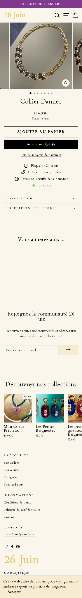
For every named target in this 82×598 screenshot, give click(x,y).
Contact (9, 517)
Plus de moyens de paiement (41, 155)
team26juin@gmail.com (19, 534)
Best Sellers (11, 463)
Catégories (11, 477)
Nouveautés (11, 470)
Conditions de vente (17, 503)
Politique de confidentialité (22, 510)
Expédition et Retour (31, 208)
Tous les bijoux (14, 485)
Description (20, 198)
